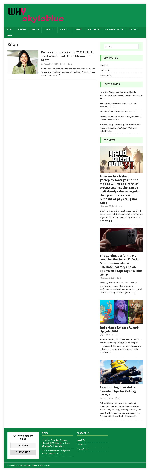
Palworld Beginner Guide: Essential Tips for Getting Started (118, 391)
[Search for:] (121, 46)
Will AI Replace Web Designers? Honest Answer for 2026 (56, 452)
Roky (64, 63)
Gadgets (64, 29)
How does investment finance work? (117, 111)
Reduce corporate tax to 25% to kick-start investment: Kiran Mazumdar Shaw (67, 56)
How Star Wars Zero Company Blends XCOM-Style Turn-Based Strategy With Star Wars (121, 95)
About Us (104, 65)
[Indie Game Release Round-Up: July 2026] (121, 322)
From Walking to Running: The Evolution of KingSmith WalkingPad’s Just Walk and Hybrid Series (120, 128)
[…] (58, 75)
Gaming (78, 29)
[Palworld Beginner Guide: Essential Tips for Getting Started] (121, 382)
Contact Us (105, 70)
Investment (93, 29)
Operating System (114, 29)
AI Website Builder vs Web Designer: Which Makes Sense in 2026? (120, 118)
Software (134, 29)
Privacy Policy (106, 75)
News (9, 35)
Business (22, 29)
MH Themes (45, 465)
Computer (49, 29)
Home (9, 29)
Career (35, 29)
